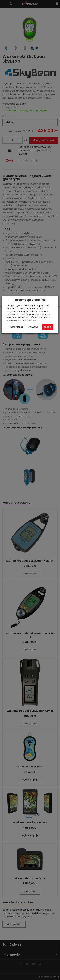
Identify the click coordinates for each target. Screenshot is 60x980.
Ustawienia (16, 326)
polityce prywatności (27, 320)
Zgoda (47, 326)
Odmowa (33, 326)
